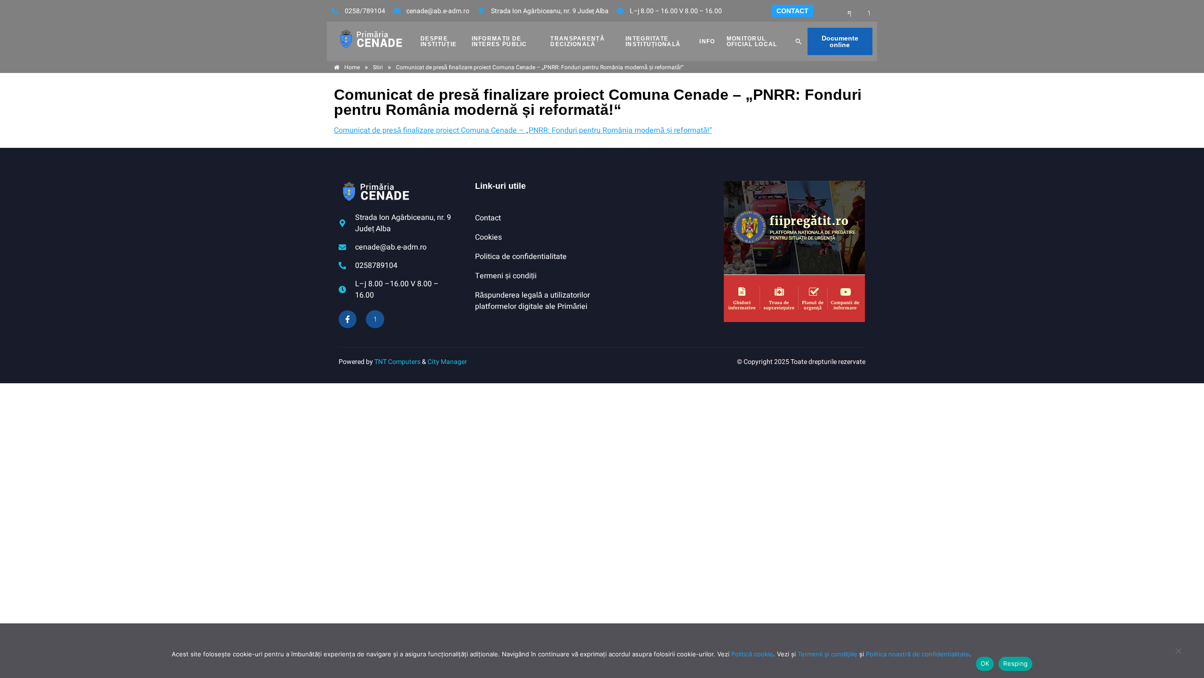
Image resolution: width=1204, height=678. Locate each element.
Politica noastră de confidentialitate (917, 654)
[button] (799, 41)
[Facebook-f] (347, 319)
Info (707, 41)
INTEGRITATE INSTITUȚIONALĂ (653, 41)
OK (985, 663)
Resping (1015, 663)
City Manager (447, 362)
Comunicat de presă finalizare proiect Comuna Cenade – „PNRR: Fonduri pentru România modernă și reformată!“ (523, 130)
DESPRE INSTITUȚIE (438, 41)
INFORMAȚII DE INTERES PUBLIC (499, 41)
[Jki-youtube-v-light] (375, 319)
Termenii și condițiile (827, 654)
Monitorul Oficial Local (752, 41)
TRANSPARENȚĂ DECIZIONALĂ (577, 41)
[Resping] (1178, 655)
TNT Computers (397, 362)
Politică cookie (752, 654)
